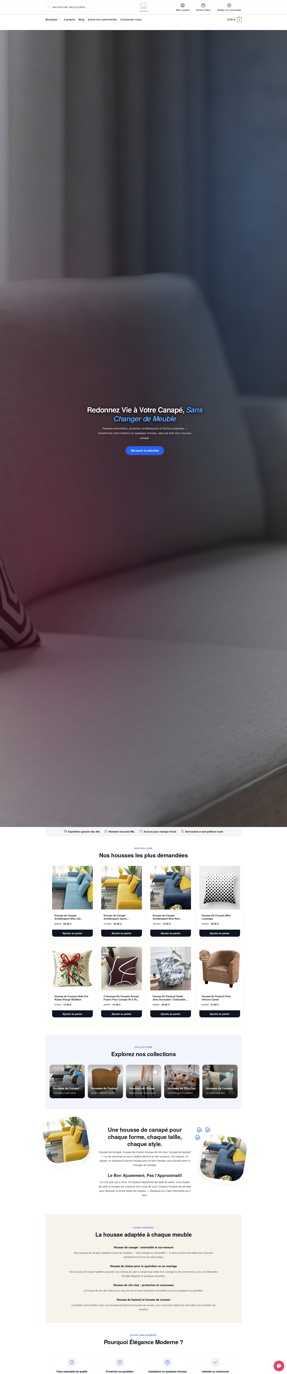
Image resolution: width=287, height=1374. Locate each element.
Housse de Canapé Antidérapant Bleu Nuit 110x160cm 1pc (166, 917)
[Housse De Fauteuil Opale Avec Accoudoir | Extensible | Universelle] (170, 968)
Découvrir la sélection (145, 450)
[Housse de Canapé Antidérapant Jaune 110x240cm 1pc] (121, 888)
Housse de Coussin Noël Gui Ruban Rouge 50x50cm (71, 998)
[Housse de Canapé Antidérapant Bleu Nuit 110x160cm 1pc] (170, 888)
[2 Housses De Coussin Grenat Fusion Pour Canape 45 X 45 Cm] (121, 968)
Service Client (203, 10)
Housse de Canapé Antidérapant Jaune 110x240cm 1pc (115, 917)
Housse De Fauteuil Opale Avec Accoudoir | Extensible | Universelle (170, 998)
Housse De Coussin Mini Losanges (216, 917)
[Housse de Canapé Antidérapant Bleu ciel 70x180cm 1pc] (72, 888)
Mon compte (182, 10)
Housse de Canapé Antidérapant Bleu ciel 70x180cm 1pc (67, 917)
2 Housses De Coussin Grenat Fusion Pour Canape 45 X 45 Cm (121, 998)
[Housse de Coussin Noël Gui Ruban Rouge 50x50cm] (72, 968)
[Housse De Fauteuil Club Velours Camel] (219, 968)
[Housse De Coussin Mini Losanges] (219, 888)
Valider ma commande (229, 10)
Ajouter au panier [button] (72, 933)
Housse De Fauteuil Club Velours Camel (216, 998)
